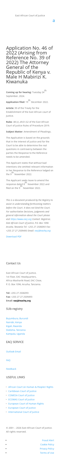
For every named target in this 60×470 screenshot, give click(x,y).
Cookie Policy (47, 444)
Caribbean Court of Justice (22, 391)
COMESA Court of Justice (21, 395)
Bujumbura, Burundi (17, 318)
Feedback (11, 368)
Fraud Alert (48, 440)
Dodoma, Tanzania (16, 329)
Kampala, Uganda (15, 333)
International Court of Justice (23, 411)
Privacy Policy (47, 448)
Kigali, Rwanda (14, 326)
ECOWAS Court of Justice (21, 399)
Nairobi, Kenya (14, 322)
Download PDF (13, 236)
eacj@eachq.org (22, 300)
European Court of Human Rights (26, 403)
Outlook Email (13, 351)
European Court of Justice (22, 407)
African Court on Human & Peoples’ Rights (30, 386)
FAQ (8, 360)
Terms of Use (47, 452)
